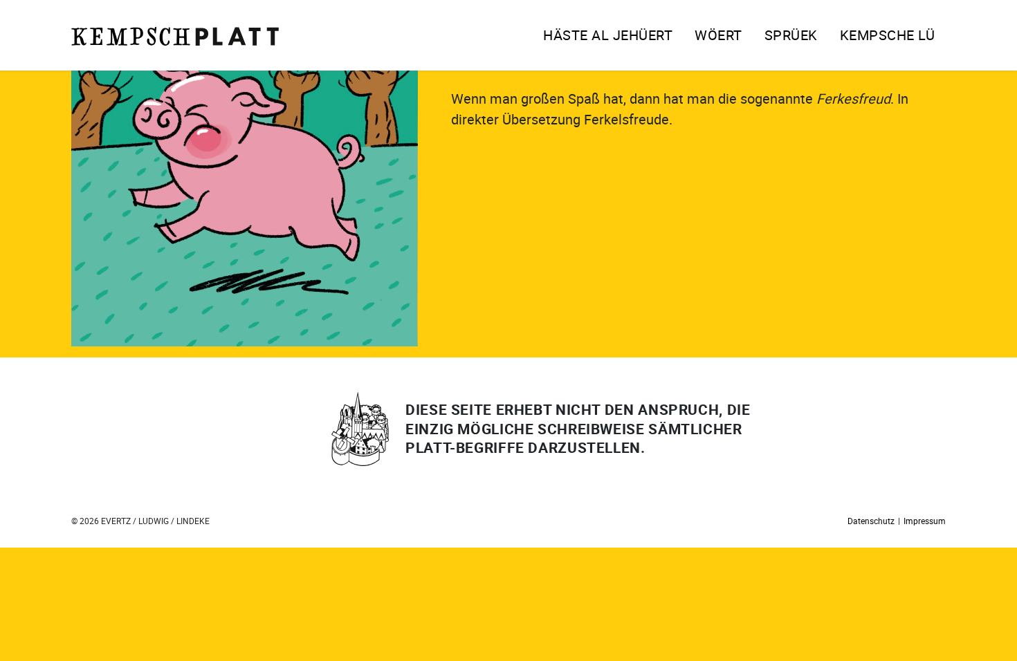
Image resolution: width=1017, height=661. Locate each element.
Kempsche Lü (887, 35)
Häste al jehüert (607, 35)
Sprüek (791, 35)
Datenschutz (871, 520)
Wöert (718, 35)
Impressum (925, 520)
